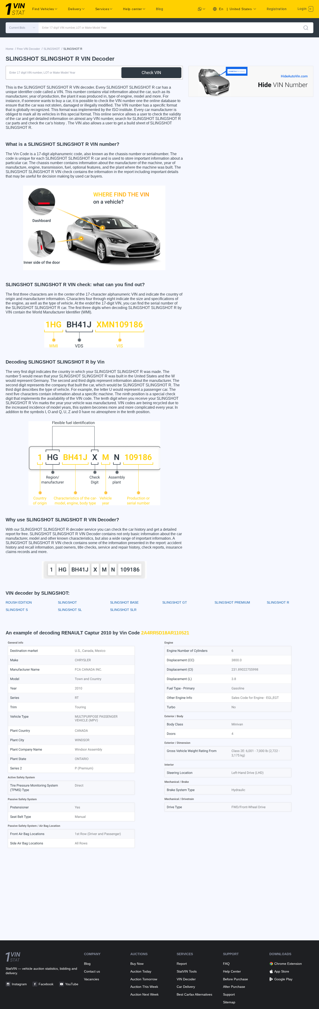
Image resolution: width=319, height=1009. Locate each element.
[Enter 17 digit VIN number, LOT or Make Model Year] (306, 28)
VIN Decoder (186, 979)
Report (182, 963)
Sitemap (229, 1002)
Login (302, 9)
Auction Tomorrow (143, 979)
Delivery (74, 9)
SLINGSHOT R (278, 602)
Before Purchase (235, 979)
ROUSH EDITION (19, 602)
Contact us (92, 971)
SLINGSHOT (67, 602)
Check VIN (151, 72)
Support (229, 994)
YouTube (71, 984)
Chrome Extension (288, 963)
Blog (159, 9)
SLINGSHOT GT (174, 602)
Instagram (19, 984)
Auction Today (140, 971)
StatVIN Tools (187, 971)
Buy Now (137, 963)
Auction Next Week (144, 994)
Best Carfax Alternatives (194, 994)
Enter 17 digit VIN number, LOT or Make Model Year (74, 27)
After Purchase (234, 987)
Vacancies (91, 979)
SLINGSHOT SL (70, 610)
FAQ (226, 963)
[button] (22, 27)
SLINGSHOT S (17, 610)
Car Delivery (186, 987)
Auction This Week (144, 987)
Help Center (232, 971)
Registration (277, 9)
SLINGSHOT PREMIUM (232, 602)
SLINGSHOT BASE (124, 602)
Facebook (46, 984)
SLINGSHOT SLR (123, 610)
